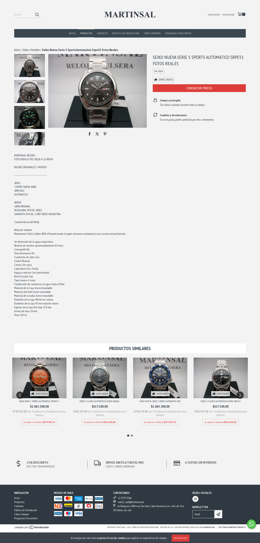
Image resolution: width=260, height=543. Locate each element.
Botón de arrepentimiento (232, 527)
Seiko (25, 50)
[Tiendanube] (32, 528)
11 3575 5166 (124, 498)
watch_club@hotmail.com (131, 502)
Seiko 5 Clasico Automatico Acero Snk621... (99, 401)
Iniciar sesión (228, 14)
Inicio (72, 33)
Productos (86, 33)
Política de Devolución (125, 33)
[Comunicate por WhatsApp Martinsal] (251, 524)
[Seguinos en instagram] (195, 499)
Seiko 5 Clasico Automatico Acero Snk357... (220, 401)
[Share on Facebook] (90, 134)
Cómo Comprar (152, 33)
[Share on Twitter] (97, 134)
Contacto (102, 33)
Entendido (180, 538)
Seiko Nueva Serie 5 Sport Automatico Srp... (160, 401)
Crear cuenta (214, 14)
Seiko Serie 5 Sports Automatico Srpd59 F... (39, 401)
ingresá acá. (209, 527)
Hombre (35, 50)
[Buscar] (37, 14)
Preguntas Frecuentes (178, 33)
